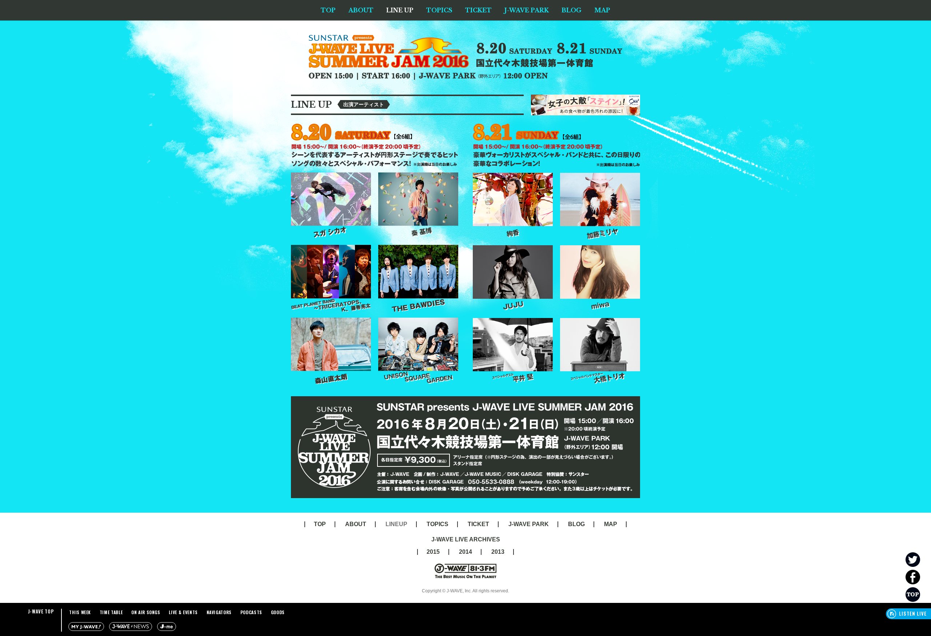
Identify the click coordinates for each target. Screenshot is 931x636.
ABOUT (360, 10)
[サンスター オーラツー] (585, 97)
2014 (465, 552)
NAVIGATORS (219, 612)
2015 (433, 552)
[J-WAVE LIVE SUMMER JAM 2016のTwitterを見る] (918, 559)
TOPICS (439, 10)
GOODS (278, 612)
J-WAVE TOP (41, 611)
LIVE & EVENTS (183, 612)
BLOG (572, 10)
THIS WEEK (80, 612)
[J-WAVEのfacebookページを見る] (918, 577)
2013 (497, 552)
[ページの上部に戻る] (918, 594)
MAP (602, 10)
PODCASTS (251, 612)
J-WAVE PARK (526, 10)
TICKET (478, 10)
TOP (328, 10)
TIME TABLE (111, 612)
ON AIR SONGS (145, 612)
